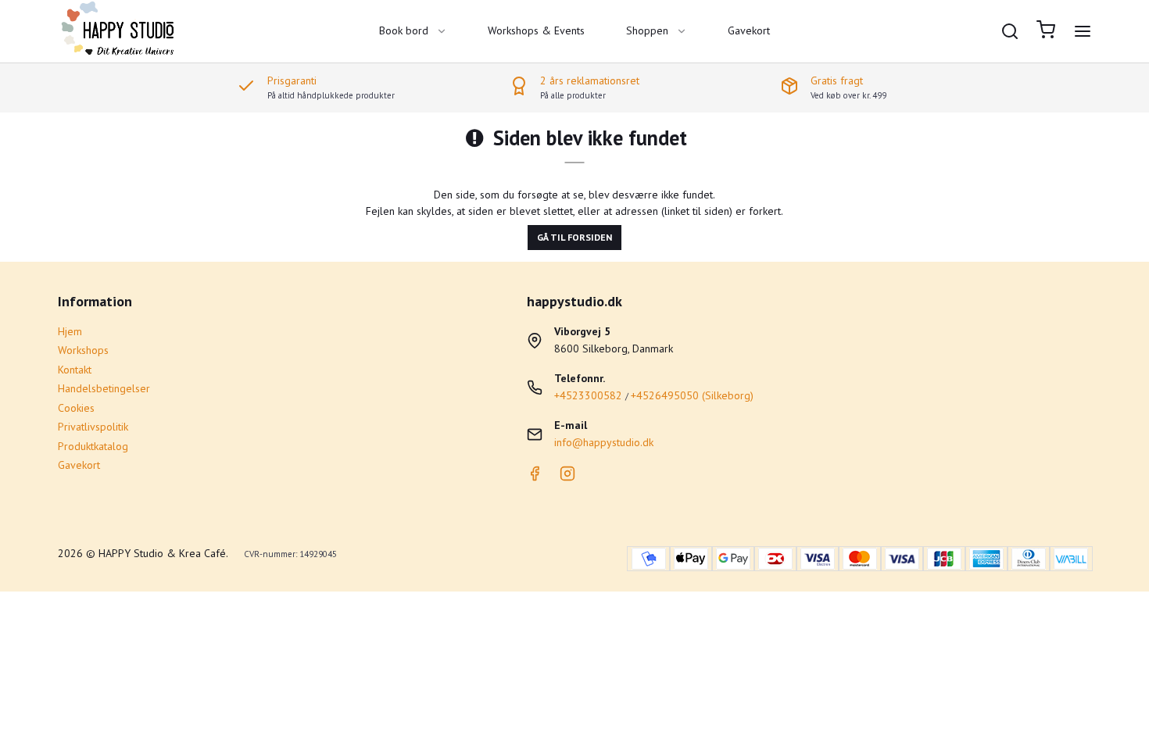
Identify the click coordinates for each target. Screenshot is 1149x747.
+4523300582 (588, 395)
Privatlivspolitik (93, 427)
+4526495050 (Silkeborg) (692, 395)
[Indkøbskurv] (1045, 31)
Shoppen (647, 30)
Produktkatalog (93, 446)
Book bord (403, 30)
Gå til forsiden (574, 237)
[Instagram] (567, 477)
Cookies (76, 408)
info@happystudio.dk (603, 442)
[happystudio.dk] (120, 31)
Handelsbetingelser (104, 388)
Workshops (83, 350)
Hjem (70, 331)
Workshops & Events (536, 30)
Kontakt (74, 370)
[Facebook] (534, 477)
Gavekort (749, 30)
